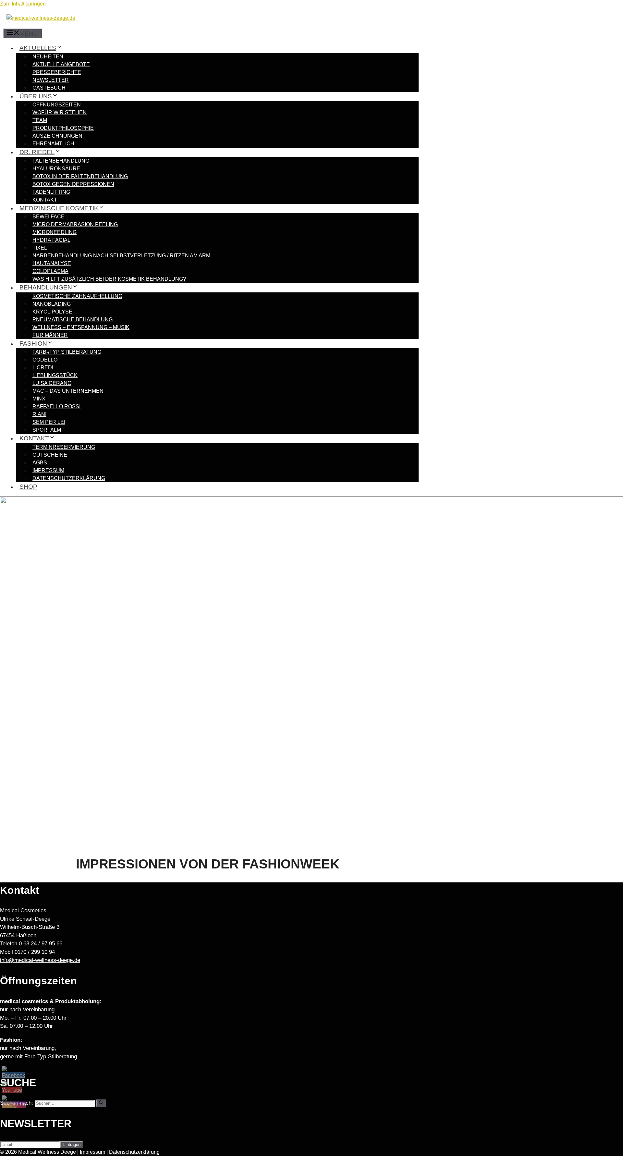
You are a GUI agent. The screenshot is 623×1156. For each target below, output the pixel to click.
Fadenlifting (51, 192)
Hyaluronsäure (56, 168)
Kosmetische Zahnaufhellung (77, 296)
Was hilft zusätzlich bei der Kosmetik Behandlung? (109, 279)
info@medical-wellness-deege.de (40, 960)
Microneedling (54, 232)
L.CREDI (42, 367)
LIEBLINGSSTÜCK (55, 375)
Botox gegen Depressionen (73, 184)
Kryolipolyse (52, 311)
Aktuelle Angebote (61, 64)
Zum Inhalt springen (23, 3)
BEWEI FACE (48, 216)
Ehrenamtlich (53, 143)
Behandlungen (45, 287)
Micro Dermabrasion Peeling (75, 224)
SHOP (28, 486)
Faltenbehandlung (60, 161)
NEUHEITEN (47, 56)
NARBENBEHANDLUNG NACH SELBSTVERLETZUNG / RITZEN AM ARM (121, 255)
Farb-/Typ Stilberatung (66, 352)
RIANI (39, 414)
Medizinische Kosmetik (58, 208)
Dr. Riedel (37, 152)
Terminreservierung (63, 447)
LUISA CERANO (51, 383)
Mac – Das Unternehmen (68, 391)
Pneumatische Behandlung (72, 319)
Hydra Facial (51, 240)
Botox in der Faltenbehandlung (80, 176)
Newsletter (50, 80)
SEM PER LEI (48, 422)
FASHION (33, 343)
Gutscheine (49, 455)
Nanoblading (51, 304)
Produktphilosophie (63, 128)
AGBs (39, 462)
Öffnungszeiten (56, 104)
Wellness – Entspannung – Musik (80, 327)
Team (39, 120)
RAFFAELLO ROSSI (56, 406)
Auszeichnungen (57, 136)
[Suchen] (101, 1103)
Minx (38, 398)
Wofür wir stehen (59, 112)
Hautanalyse (51, 263)
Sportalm (46, 430)
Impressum (48, 470)
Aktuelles (37, 47)
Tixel (39, 248)
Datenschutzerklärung (68, 478)
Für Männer (50, 335)
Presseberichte (56, 72)
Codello (44, 360)
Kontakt (44, 200)
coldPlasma (50, 271)
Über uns (35, 96)
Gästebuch (49, 88)
